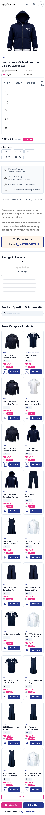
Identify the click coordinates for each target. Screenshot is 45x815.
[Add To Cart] (5, 371)
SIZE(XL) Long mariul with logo (32, 728)
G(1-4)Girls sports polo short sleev (10, 682)
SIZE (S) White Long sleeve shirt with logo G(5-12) (33, 636)
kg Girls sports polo (11, 634)
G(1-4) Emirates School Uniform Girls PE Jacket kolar (11, 404)
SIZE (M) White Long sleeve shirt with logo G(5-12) (33, 776)
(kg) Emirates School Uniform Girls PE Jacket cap (33, 450)
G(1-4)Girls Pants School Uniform (10, 589)
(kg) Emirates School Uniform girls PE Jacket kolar (11, 357)
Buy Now (14, 371)
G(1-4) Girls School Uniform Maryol (11, 542)
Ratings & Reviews (34, 199)
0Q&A (8, 75)
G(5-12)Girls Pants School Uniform (32, 589)
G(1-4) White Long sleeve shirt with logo (32, 543)
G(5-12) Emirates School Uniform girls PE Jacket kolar (11, 450)
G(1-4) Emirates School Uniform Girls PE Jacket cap (11, 497)
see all (21, 797)
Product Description (12, 199)
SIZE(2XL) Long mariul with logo (10, 774)
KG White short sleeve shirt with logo (32, 404)
